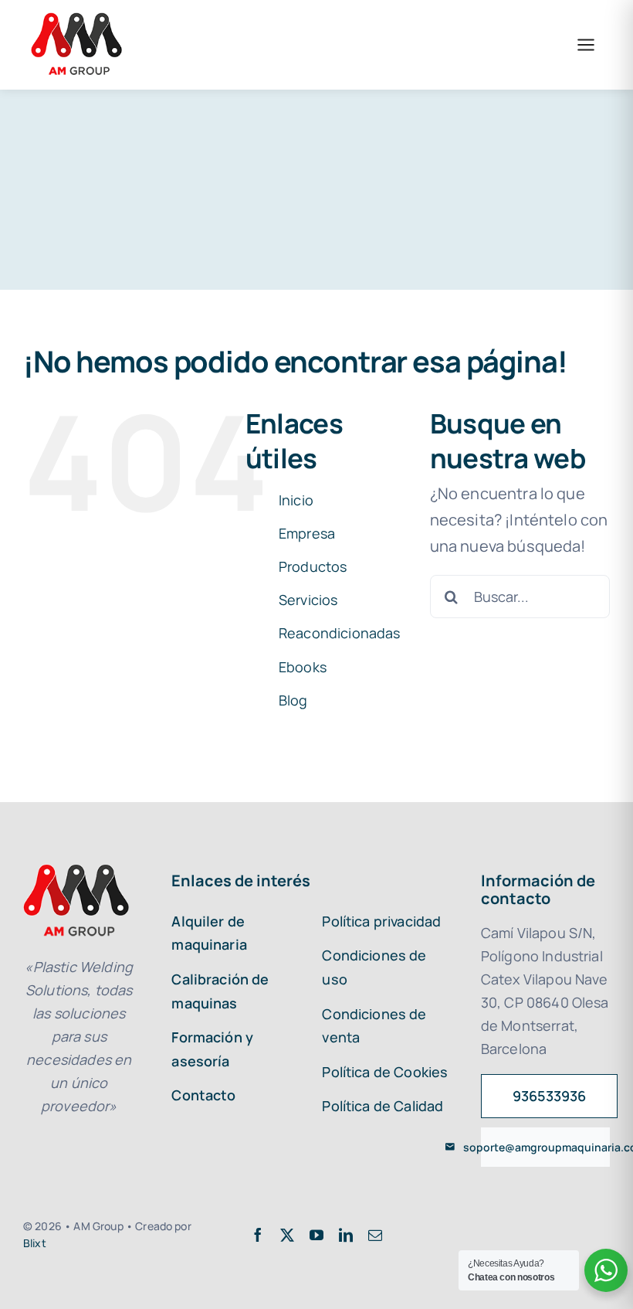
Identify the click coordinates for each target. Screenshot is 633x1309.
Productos (313, 566)
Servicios (308, 599)
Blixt (34, 1243)
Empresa (307, 533)
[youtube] (316, 1235)
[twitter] (287, 1235)
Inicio (296, 500)
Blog (293, 700)
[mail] (375, 1235)
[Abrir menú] (586, 45)
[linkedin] (346, 1235)
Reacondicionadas (340, 633)
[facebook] (258, 1235)
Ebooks (303, 667)
